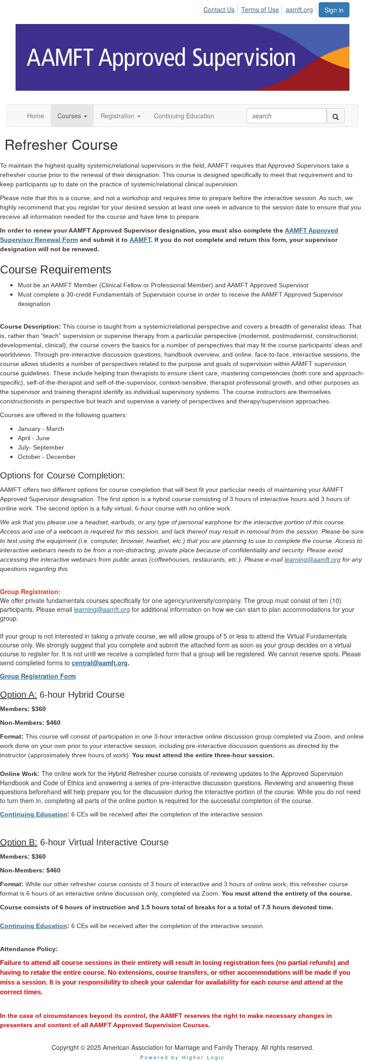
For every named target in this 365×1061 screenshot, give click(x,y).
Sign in (334, 9)
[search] (336, 115)
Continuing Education (33, 814)
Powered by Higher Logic (182, 1057)
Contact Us (219, 9)
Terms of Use (260, 9)
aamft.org (299, 9)
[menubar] (261, 8)
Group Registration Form (38, 675)
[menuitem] (221, 8)
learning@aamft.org (312, 559)
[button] (72, 115)
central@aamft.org (100, 662)
